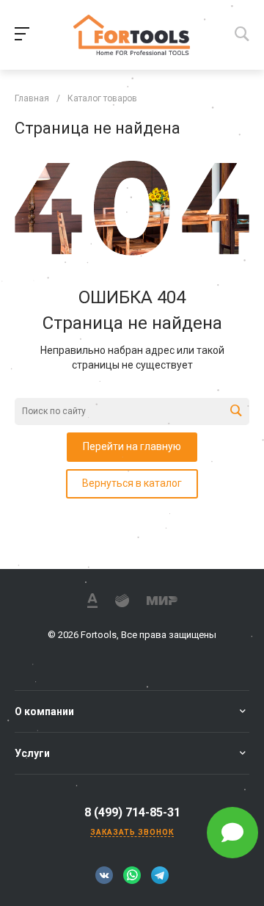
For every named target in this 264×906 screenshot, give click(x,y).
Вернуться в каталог (132, 483)
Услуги (32, 753)
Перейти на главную (132, 446)
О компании (44, 711)
